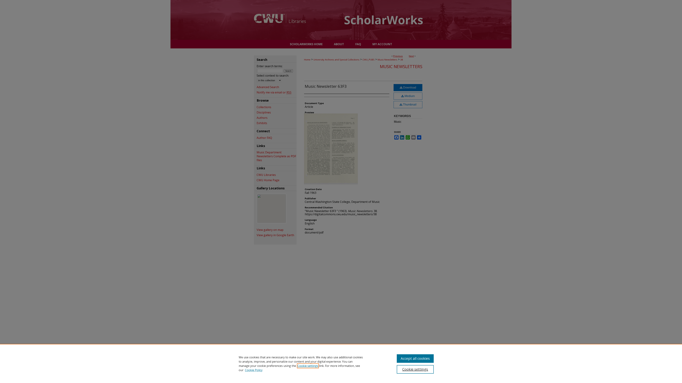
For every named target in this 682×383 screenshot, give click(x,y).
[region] (341, 363)
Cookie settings (307, 366)
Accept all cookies (415, 358)
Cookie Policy (253, 370)
